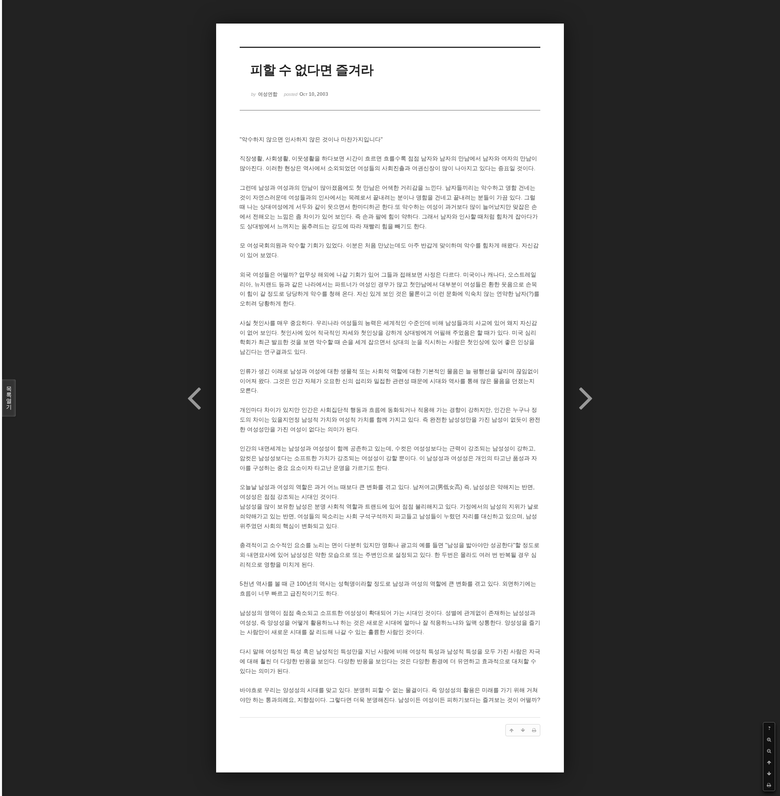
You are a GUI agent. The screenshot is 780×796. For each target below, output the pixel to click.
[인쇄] (769, 785)
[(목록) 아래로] (769, 773)
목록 (9, 397)
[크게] (769, 739)
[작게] (769, 751)
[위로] (769, 762)
